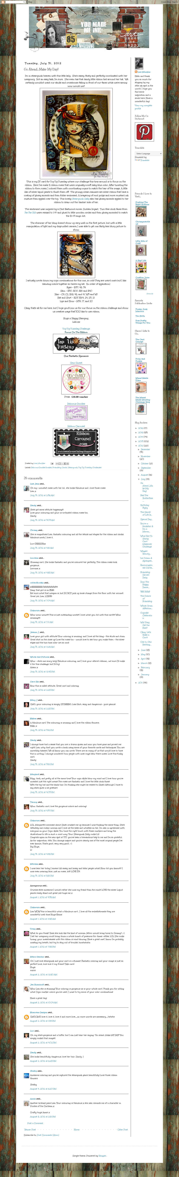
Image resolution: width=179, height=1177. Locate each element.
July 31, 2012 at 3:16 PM (42, 730)
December (145, 449)
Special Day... (147, 519)
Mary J (33, 700)
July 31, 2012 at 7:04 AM (42, 600)
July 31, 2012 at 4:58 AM (42, 572)
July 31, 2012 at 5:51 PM (42, 875)
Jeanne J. (35, 632)
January (145, 674)
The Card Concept (140, 340)
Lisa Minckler (144, 72)
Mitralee (34, 864)
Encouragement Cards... (147, 566)
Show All (150, 294)
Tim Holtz (140, 316)
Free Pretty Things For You (143, 321)
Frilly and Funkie (140, 360)
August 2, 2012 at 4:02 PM (43, 1042)
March (144, 663)
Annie (33, 1098)
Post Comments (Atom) (48, 1135)
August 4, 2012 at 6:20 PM (43, 1089)
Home (76, 1129)
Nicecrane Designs (38, 1012)
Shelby (33, 1071)
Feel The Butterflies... (147, 498)
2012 (141, 445)
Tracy (33, 929)
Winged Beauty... (146, 552)
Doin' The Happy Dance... (145, 585)
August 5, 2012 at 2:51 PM (43, 1116)
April (143, 658)
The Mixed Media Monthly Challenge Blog (143, 399)
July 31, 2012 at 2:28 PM (42, 690)
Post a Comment (35, 1123)
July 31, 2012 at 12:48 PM (42, 671)
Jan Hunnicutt (37, 984)
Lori (32, 1031)
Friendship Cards (60, 467)
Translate (145, 160)
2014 (141, 437)
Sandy (33, 505)
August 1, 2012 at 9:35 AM (43, 897)
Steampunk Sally (80, 198)
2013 (141, 441)
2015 (141, 432)
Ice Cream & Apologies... (147, 559)
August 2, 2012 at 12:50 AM (43, 974)
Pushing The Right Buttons (142, 203)
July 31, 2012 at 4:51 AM (42, 548)
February (145, 667)
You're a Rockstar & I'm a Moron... (147, 527)
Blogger (102, 1156)
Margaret (34, 774)
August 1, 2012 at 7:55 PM (43, 946)
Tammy (33, 802)
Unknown (35, 610)
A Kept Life (141, 260)
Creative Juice (142, 277)
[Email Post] (52, 463)
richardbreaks (37, 582)
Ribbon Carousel (76, 426)
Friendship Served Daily (145, 575)
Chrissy (34, 530)
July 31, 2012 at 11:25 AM (42, 647)
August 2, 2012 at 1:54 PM (43, 1021)
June (143, 650)
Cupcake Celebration (146, 615)
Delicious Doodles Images (41, 467)
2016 (141, 428)
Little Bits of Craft (141, 242)
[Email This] (57, 463)
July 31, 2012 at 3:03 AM (42, 520)
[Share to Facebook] (65, 463)
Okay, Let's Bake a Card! (146, 635)
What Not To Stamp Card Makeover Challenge (146, 541)
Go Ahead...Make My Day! (147, 487)
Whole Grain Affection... (146, 607)
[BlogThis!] (59, 463)
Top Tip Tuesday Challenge (76, 328)
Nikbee (33, 718)
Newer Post (30, 1129)
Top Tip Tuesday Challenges (89, 467)
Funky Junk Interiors (141, 310)
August (145, 475)
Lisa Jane (34, 484)
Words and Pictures (39, 657)
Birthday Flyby (145, 506)
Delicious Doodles (76, 403)
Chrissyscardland (143, 222)
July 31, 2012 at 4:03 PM (42, 792)
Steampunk (72, 467)
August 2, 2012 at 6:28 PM (43, 1061)
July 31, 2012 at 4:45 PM (42, 854)
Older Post (123, 1129)
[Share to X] (62, 463)
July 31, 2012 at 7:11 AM (41, 622)
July (143, 479)
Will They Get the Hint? (145, 625)
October (145, 463)
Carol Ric (34, 681)
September (146, 468)
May (143, 654)
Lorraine (34, 558)
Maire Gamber (37, 957)
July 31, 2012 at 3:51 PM (42, 764)
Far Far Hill (30, 212)
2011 (140, 682)
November (145, 456)
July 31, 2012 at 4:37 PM (42, 810)
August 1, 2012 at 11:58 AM (43, 919)
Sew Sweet (76, 362)
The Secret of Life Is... (146, 513)
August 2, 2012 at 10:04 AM (43, 1002)
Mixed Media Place (142, 379)
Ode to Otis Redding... (146, 643)
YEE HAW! (145, 591)
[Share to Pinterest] (67, 463)
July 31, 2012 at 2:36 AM (42, 495)
